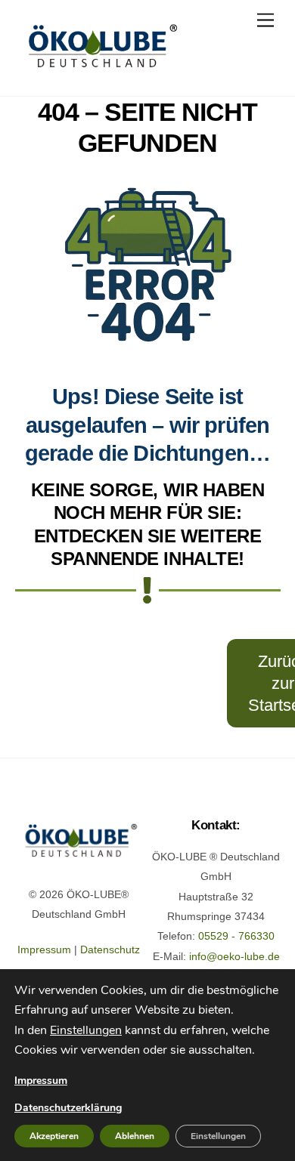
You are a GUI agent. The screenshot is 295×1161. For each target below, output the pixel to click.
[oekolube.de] (100, 68)
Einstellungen (86, 1030)
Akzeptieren (54, 1136)
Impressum (44, 950)
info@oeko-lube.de (234, 956)
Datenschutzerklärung (68, 1108)
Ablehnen (134, 1136)
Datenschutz (110, 950)
